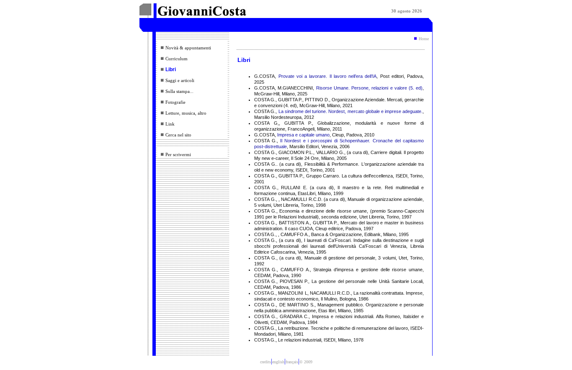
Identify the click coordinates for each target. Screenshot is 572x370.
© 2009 (305, 362)
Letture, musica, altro (185, 113)
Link (170, 123)
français (292, 362)
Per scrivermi (178, 154)
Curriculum (176, 58)
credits (265, 362)
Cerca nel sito (178, 134)
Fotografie (175, 102)
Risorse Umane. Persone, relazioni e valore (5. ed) (369, 87)
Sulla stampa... (179, 91)
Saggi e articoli (179, 80)
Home (424, 38)
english (278, 362)
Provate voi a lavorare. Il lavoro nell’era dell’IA (327, 76)
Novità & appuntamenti (188, 47)
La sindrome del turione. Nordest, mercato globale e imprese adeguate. (350, 111)
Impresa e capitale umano (303, 134)
